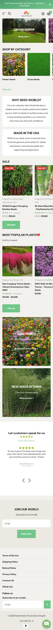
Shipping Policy (10, 561)
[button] (24, 480)
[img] (26, 437)
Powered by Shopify (36, 615)
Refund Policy (9, 568)
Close (50, 4)
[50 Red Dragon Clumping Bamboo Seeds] (17, 180)
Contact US (8, 580)
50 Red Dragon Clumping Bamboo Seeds (15, 207)
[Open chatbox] (46, 624)
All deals (11, 224)
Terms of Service (10, 555)
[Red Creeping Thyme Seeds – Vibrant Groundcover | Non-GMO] (17, 261)
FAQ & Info (7, 586)
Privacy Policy (9, 574)
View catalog (4, 13)
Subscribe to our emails (14, 597)
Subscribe (26, 533)
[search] (9, 13)
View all (11, 308)
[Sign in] (42, 13)
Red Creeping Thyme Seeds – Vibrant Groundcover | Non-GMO (17, 286)
